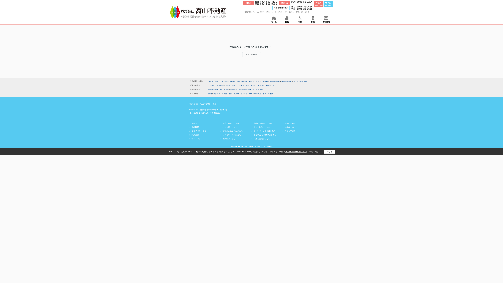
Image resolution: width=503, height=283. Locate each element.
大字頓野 (220, 85)
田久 (248, 85)
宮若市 (258, 81)
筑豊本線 (234, 90)
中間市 (265, 81)
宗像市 (217, 81)
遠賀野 (236, 94)
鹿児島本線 (224, 90)
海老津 (270, 94)
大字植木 (241, 85)
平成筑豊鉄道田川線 (247, 90)
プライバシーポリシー (201, 131)
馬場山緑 (261, 85)
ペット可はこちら (230, 127)
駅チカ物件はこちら (262, 127)
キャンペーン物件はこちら (265, 131)
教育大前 (216, 94)
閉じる (329, 152)
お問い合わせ (290, 123)
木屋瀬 (228, 85)
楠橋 (264, 94)
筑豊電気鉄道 (213, 90)
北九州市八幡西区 (229, 81)
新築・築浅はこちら (231, 123)
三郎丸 (253, 85)
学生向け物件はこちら (263, 123)
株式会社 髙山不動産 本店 (203, 104)
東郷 (268, 85)
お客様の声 (289, 127)
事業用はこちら (229, 139)
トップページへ (252, 55)
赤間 (234, 85)
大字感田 (212, 85)
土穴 (273, 85)
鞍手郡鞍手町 (275, 81)
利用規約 (195, 135)
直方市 (210, 81)
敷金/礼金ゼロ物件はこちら (265, 135)
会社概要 (195, 127)
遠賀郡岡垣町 (242, 81)
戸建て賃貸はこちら (262, 139)
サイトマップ (197, 139)
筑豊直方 (257, 94)
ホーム (194, 123)
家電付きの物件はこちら (233, 131)
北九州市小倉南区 (300, 81)
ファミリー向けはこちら (233, 135)
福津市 (251, 81)
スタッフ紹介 (290, 131)
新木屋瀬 (244, 94)
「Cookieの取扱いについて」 (295, 152)
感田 (251, 94)
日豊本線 (259, 90)
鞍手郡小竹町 (286, 81)
